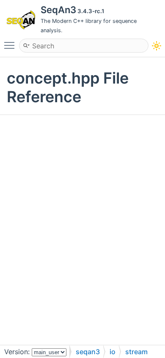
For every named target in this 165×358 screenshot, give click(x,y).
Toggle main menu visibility (11, 45)
